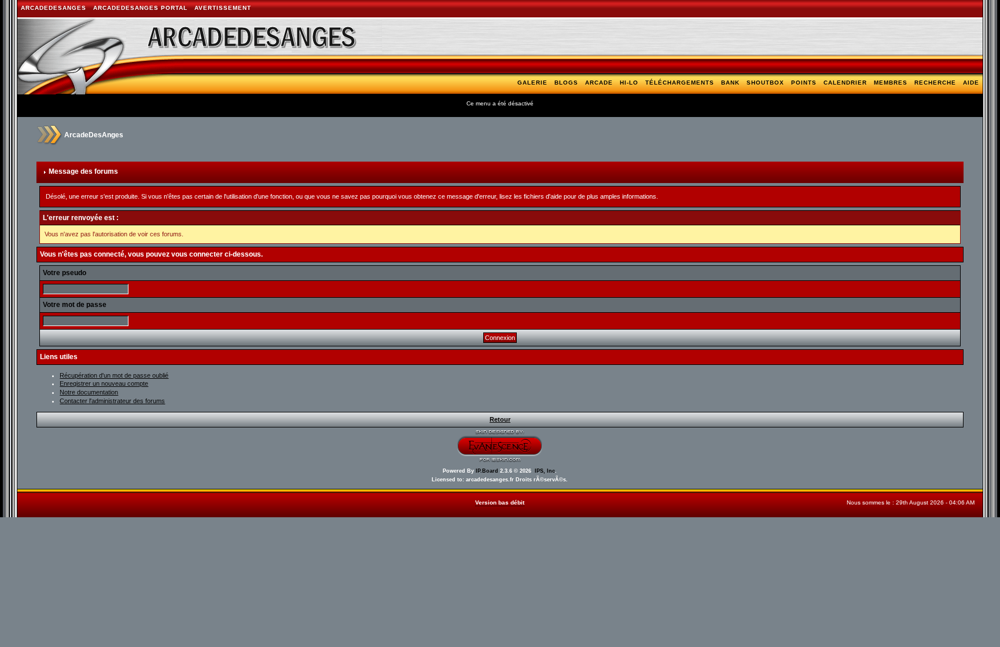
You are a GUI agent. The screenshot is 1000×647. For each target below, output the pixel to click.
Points (804, 82)
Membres (890, 82)
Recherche (935, 82)
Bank (730, 82)
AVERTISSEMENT (222, 8)
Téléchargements (679, 82)
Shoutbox (765, 82)
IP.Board (487, 471)
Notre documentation (89, 392)
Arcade (599, 82)
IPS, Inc (545, 471)
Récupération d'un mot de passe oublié (114, 375)
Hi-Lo (629, 82)
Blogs (566, 82)
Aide (971, 82)
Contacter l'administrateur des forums (112, 400)
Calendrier (845, 82)
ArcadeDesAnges (53, 8)
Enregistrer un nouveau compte (104, 383)
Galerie (532, 82)
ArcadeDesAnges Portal (140, 8)
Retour (500, 419)
